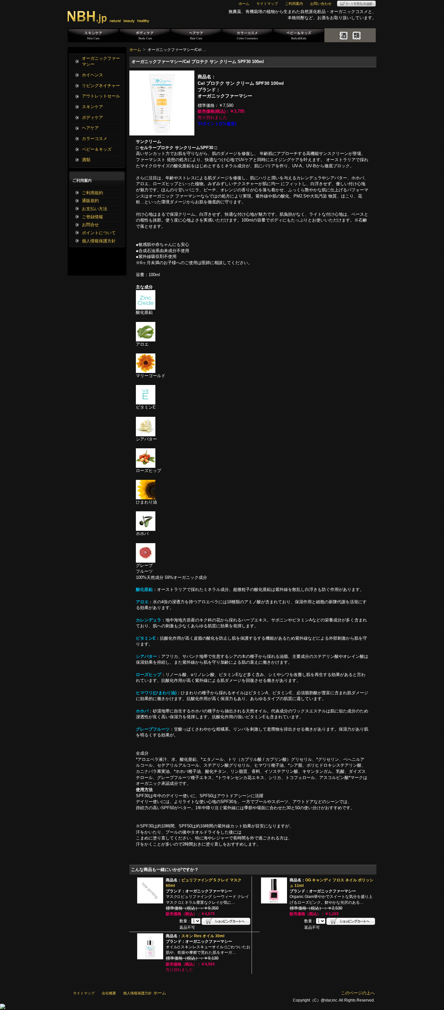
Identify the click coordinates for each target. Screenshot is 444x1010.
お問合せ (90, 224)
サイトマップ (267, 4)
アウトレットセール (101, 96)
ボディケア (144, 35)
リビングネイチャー (101, 85)
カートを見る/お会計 (356, 3)
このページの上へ (358, 993)
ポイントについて (99, 232)
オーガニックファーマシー (101, 61)
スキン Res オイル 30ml (202, 936)
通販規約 (90, 200)
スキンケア (93, 35)
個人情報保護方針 (99, 240)
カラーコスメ (247, 35)
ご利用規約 (92, 192)
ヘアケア (196, 35)
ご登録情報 (92, 216)
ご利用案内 (294, 4)
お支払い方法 (94, 208)
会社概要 (109, 993)
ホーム (244, 4)
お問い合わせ (321, 4)
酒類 (350, 35)
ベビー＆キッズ (298, 35)
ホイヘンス (92, 74)
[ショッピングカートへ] (226, 921)
